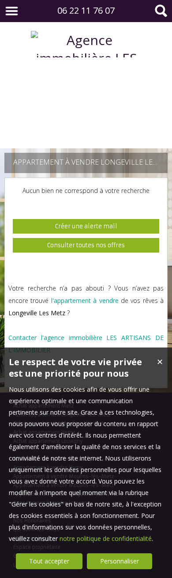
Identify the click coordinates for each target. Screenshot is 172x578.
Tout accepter (49, 561)
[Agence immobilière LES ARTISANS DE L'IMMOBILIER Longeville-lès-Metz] (86, 130)
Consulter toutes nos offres (86, 245)
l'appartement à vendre (85, 300)
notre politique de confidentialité (106, 538)
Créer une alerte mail (86, 226)
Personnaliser (119, 561)
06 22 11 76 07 (86, 10)
